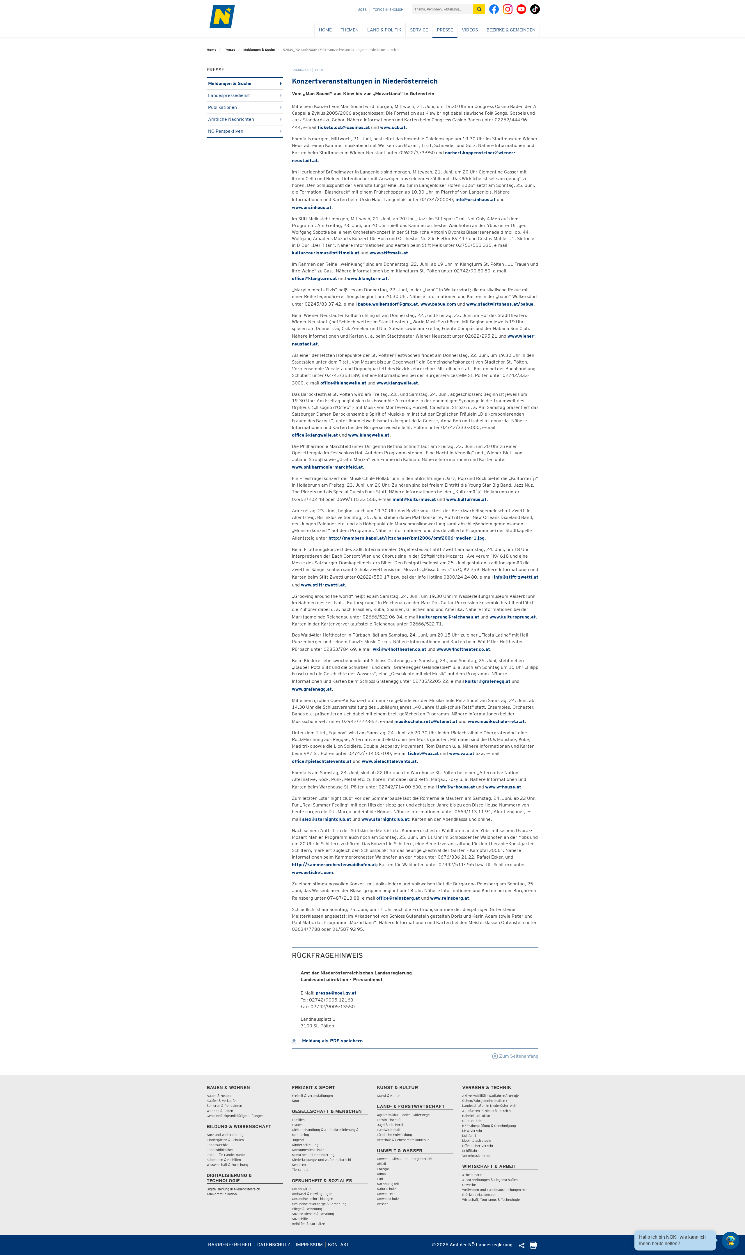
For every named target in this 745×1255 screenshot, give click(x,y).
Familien (298, 1120)
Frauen (297, 1125)
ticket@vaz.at (423, 753)
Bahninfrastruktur (476, 1116)
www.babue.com (438, 304)
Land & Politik (384, 30)
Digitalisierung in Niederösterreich (233, 1189)
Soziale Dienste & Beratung (313, 1214)
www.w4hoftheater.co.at (463, 649)
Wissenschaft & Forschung (227, 1164)
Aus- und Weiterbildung (225, 1134)
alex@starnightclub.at (326, 819)
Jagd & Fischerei (390, 1125)
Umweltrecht (387, 1194)
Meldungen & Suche (259, 49)
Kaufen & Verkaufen (222, 1100)
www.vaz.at (461, 753)
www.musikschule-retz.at (496, 721)
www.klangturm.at (367, 278)
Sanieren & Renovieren (224, 1105)
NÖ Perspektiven (225, 131)
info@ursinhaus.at (475, 199)
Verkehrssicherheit (477, 1155)
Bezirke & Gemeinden (511, 30)
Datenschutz (273, 1244)
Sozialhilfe (300, 1219)
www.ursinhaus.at (311, 207)
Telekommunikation (222, 1194)
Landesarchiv (217, 1145)
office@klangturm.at (314, 278)
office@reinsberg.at (398, 898)
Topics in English (388, 9)
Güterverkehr (472, 1120)
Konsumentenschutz (308, 1150)
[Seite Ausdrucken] (533, 1247)
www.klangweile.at (397, 383)
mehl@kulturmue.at (414, 499)
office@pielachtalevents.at (322, 761)
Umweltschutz (388, 1198)
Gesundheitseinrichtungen (312, 1198)
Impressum (309, 1244)
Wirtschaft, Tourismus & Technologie (491, 1199)
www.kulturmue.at (466, 499)
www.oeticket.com (312, 872)
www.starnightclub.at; (386, 819)
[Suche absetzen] (479, 9)
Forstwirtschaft (389, 1120)
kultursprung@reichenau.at (449, 617)
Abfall (381, 1164)
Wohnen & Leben (220, 1111)
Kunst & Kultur (388, 1095)
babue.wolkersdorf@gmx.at (388, 304)
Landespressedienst (229, 95)
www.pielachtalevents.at (389, 761)
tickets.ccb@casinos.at (343, 127)
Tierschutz (300, 1169)
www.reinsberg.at (449, 898)
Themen (349, 30)
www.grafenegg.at (312, 689)
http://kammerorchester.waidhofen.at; (335, 864)
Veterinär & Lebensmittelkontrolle (403, 1140)
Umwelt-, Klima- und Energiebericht (404, 1159)
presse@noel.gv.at (336, 993)
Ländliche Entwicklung (394, 1134)
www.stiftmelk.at (389, 253)
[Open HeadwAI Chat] (730, 1240)
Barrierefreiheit (230, 1244)
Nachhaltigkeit (388, 1184)
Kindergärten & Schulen (225, 1140)
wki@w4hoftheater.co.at (399, 649)
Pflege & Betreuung (307, 1209)
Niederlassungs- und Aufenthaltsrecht (321, 1159)
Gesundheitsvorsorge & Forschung (319, 1204)
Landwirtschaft (388, 1130)
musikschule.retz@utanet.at (425, 721)
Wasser (382, 1204)
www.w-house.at (503, 787)
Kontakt (338, 1244)
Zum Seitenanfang (518, 1056)
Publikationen (222, 107)
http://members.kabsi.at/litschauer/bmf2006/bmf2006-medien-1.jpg (407, 538)
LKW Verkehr (472, 1130)
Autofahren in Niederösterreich (486, 1111)
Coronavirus (301, 1189)
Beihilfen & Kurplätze (308, 1224)
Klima (381, 1174)
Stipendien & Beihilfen (224, 1159)
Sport (296, 1100)
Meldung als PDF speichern (332, 1040)
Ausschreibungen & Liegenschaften (490, 1180)
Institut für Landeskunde (226, 1155)
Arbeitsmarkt (472, 1175)
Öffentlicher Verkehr (478, 1146)
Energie (383, 1169)
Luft (380, 1179)
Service (419, 30)
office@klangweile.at (343, 383)
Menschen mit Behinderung (313, 1155)
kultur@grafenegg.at (487, 681)
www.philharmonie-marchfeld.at (327, 467)
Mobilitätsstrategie (476, 1140)
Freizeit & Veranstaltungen (312, 1095)
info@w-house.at (456, 787)
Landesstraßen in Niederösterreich (489, 1105)
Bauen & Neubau (220, 1095)
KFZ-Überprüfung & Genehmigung (489, 1125)
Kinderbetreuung (305, 1145)
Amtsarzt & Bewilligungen (312, 1194)
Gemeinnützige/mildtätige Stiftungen (235, 1116)
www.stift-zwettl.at (323, 585)
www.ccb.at (393, 127)
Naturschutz (386, 1189)
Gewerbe (469, 1185)
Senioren (299, 1164)
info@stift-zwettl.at (516, 577)
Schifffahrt (470, 1150)
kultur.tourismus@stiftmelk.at (325, 253)
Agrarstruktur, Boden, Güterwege (403, 1115)
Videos (470, 30)
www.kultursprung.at (512, 617)
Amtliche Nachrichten (231, 119)
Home (325, 30)
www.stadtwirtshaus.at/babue (499, 304)
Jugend (298, 1140)
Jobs (362, 9)
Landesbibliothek (220, 1150)
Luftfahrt (469, 1135)
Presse (445, 30)
